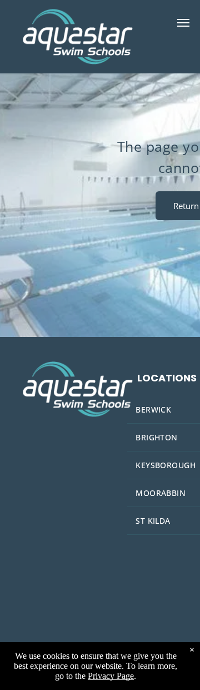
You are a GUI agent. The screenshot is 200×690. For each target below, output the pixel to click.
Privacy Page (111, 676)
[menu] (183, 23)
